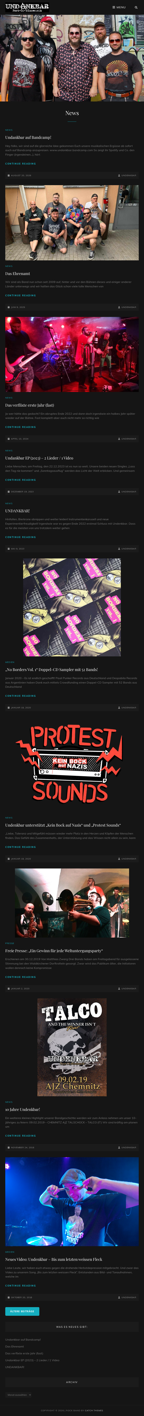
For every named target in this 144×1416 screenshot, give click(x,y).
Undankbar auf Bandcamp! (28, 137)
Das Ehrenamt (17, 273)
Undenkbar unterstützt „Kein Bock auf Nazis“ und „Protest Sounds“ (63, 825)
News (8, 130)
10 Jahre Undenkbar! (22, 1109)
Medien (9, 662)
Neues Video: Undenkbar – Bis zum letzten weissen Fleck (53, 1259)
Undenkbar (129, 175)
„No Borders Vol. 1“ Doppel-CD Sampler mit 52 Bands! (51, 669)
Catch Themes (94, 1410)
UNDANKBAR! (17, 510)
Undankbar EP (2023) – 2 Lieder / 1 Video (39, 457)
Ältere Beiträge (22, 1311)
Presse (9, 943)
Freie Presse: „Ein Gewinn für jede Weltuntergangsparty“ (54, 950)
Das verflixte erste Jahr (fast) (29, 405)
